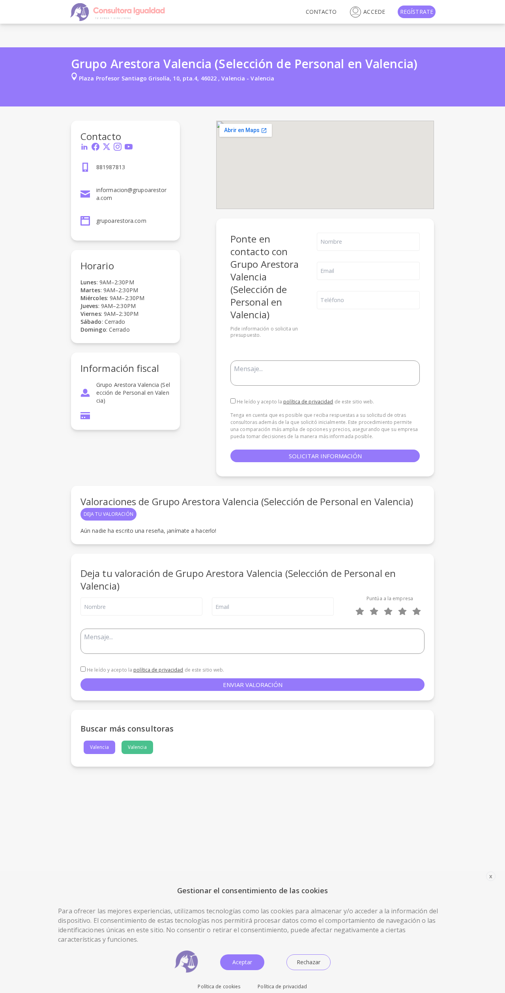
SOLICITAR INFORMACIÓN (325, 456)
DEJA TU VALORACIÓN (108, 514)
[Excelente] (418, 611)
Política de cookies (219, 986)
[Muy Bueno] (404, 611)
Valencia (99, 747)
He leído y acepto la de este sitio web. (305, 401)
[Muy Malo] (361, 611)
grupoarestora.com (121, 220)
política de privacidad (308, 401)
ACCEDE (374, 11)
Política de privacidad (282, 986)
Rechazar (308, 962)
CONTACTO (321, 11)
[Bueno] (389, 611)
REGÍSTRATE (416, 11)
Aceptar (242, 962)
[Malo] (375, 611)
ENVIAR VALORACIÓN (252, 685)
